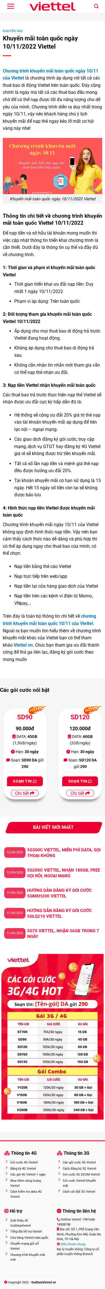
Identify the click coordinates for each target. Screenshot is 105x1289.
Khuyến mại (13, 31)
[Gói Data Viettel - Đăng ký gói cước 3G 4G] (52, 6)
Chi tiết (22, 793)
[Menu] (10, 6)
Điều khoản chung (72, 1244)
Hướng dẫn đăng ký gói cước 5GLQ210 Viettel (59, 913)
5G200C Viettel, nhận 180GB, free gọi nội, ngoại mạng (63, 873)
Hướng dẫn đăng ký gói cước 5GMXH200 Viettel (59, 893)
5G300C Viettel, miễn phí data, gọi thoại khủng (64, 852)
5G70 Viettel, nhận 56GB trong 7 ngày (63, 933)
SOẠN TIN (23, 781)
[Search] (96, 6)
